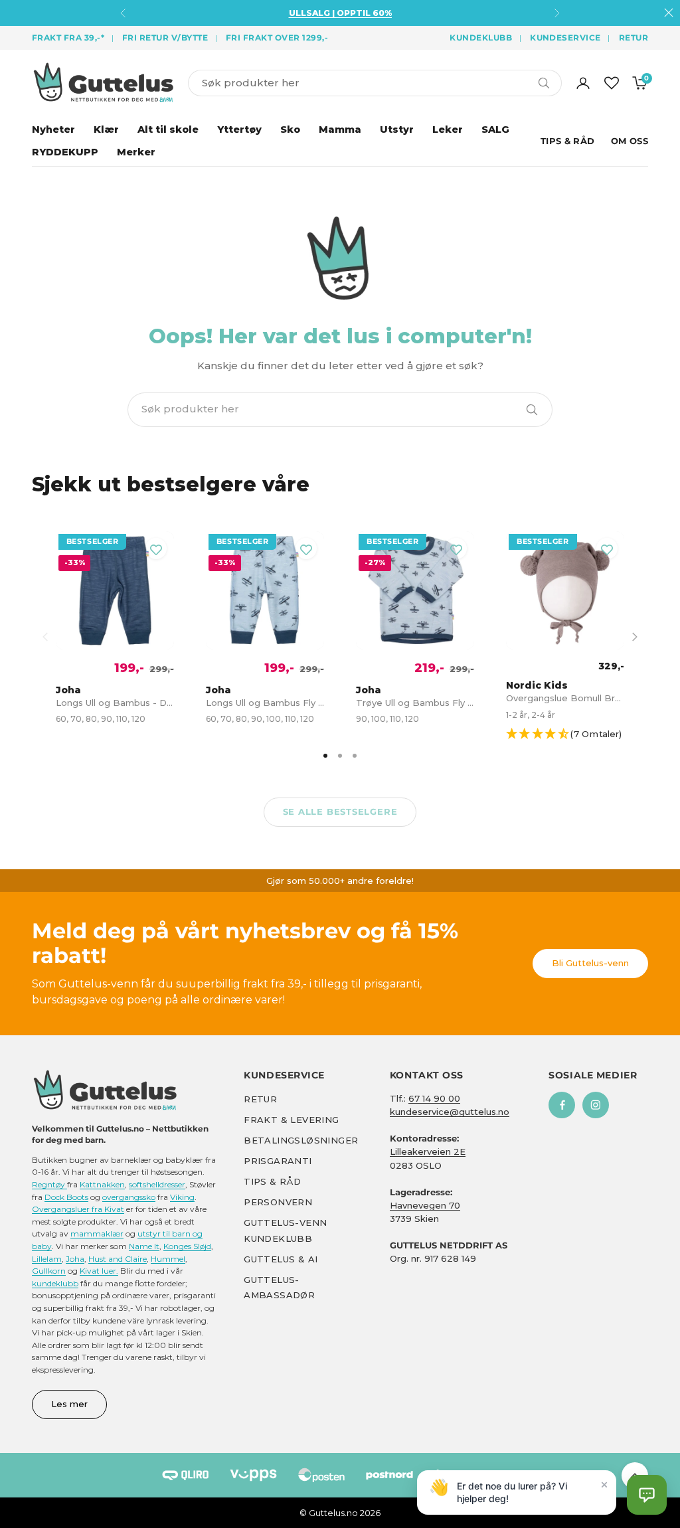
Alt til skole (168, 129)
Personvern (278, 1202)
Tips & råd (272, 1181)
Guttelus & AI (280, 1259)
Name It (144, 1246)
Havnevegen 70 (425, 1205)
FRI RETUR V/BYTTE (165, 37)
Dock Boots (66, 1197)
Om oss (629, 140)
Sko (290, 129)
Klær (106, 129)
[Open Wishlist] (611, 83)
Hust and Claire (117, 1259)
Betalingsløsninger (301, 1140)
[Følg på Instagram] (595, 1105)
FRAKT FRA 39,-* (68, 37)
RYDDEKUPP (65, 152)
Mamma (340, 129)
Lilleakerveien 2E (428, 1151)
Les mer (69, 1404)
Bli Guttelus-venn (590, 963)
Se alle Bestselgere (340, 811)
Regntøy (49, 1184)
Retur (633, 37)
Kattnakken (102, 1184)
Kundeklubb (481, 37)
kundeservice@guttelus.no (449, 1111)
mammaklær (97, 1233)
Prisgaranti (277, 1160)
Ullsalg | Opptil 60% (340, 13)
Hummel (168, 1259)
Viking (182, 1197)
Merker (136, 152)
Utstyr (397, 129)
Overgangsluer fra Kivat (78, 1209)
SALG (495, 129)
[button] (570, 734)
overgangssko (128, 1197)
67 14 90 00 (434, 1098)
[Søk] (532, 410)
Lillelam (47, 1259)
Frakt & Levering (291, 1119)
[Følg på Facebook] (562, 1105)
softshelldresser (157, 1184)
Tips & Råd (568, 140)
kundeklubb (55, 1283)
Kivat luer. (99, 1271)
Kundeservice (565, 37)
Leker (447, 129)
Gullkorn (49, 1271)
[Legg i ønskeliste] (156, 548)
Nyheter (53, 129)
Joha (75, 1259)
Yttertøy (239, 129)
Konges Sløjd (187, 1246)
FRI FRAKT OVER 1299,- (277, 37)
